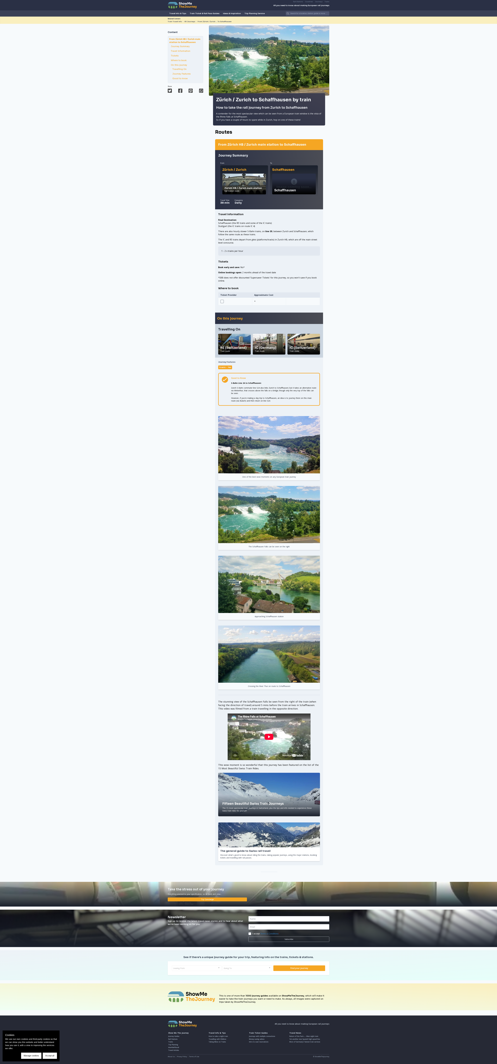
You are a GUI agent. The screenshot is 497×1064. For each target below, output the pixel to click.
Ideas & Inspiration (232, 13)
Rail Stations (298, 2)
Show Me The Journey (178, 1033)
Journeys (319, 2)
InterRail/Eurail (173, 1047)
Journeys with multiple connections (262, 1036)
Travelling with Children (217, 1039)
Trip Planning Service (254, 13)
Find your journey (299, 968)
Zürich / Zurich (234, 170)
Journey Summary (180, 46)
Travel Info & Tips (177, 13)
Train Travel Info (175, 22)
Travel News (295, 1033)
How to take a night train (218, 1036)
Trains (327, 2)
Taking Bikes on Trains (217, 1042)
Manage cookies (31, 1056)
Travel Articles (173, 1050)
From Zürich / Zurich (206, 22)
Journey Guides (173, 1036)
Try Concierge (207, 899)
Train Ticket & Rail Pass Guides (204, 13)
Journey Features (181, 73)
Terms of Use (194, 1056)
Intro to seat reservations (258, 1042)
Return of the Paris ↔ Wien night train (303, 1036)
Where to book (179, 60)
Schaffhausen (283, 170)
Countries (309, 2)
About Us (171, 1056)
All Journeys (189, 22)
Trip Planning (173, 1045)
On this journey (179, 65)
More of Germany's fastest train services (304, 1042)
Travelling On (179, 69)
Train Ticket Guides (258, 1033)
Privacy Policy (182, 1056)
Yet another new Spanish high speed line (304, 1039)
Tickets (175, 55)
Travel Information (180, 51)
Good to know (180, 78)
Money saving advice (256, 1039)
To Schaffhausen (225, 22)
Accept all (49, 1056)
